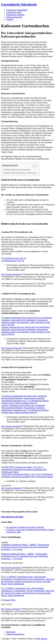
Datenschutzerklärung (15, 634)
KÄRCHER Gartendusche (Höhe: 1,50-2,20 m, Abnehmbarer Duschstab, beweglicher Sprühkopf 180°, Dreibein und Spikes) (27, 475)
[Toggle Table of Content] (34, 166)
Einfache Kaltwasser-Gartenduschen (17, 170)
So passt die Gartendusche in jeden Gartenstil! (25, 527)
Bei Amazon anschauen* (11, 274)
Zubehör (9, 19)
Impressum (10, 632)
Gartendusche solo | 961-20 (12, 260)
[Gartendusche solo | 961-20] (13, 258)
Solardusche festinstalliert (16, 10)
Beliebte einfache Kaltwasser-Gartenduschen (20, 173)
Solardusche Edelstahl (15, 15)
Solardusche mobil (13, 12)
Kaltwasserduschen (14, 17)
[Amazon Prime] (8, 600)
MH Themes (42, 639)
